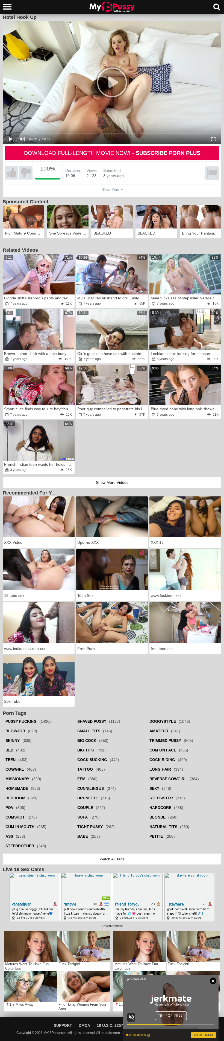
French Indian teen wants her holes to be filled (39, 464)
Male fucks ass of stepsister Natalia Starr (186, 298)
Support (63, 1025)
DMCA (84, 1025)
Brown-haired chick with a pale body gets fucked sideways (39, 353)
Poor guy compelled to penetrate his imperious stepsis (112, 409)
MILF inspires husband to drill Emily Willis (112, 298)
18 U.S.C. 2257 (110, 1025)
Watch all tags (112, 859)
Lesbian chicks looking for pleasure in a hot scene (186, 353)
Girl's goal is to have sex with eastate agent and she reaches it (112, 353)
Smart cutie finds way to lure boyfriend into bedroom (39, 409)
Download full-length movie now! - (112, 153)
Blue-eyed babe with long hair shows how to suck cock (186, 409)
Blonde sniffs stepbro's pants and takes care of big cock (39, 298)
